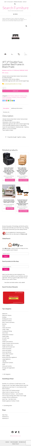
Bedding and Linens (7, 319)
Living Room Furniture (7, 362)
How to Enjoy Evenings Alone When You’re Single (14, 395)
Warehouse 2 (5, 416)
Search (5, 269)
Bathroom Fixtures (6, 315)
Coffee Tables (5, 329)
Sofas (3, 364)
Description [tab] (6, 108)
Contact (25, 1)
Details (6, 73)
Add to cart (15, 91)
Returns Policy (22, 442)
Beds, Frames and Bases (13, 19)
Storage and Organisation (8, 368)
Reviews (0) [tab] (6, 112)
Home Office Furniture (7, 354)
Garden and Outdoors (7, 341)
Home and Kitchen (9, 18)
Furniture (16, 18)
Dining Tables (5, 336)
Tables (3, 369)
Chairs (3, 326)
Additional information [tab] (16, 108)
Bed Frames (21, 19)
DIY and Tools (5, 338)
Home (3, 18)
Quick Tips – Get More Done (9, 399)
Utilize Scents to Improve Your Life (10, 392)
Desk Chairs (5, 333)
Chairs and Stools (6, 327)
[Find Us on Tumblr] (18, 432)
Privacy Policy (15, 443)
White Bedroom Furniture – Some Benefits (12, 394)
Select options (10, 180)
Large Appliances (6, 359)
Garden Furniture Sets (7, 345)
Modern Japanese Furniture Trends (10, 401)
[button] (26, 26)
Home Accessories (6, 348)
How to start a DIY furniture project (11, 390)
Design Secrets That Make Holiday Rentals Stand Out (15, 385)
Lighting (4, 361)
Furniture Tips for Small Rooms (9, 397)
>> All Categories (6, 374)
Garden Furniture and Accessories (10, 343)
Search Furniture (15, 8)
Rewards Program (18, 1)
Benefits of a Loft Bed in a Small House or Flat (13, 383)
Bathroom (4, 313)
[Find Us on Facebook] (13, 432)
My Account (10, 1)
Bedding (4, 317)
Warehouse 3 (5, 418)
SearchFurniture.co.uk (15, 435)
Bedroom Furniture (19, 96)
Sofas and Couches (7, 366)
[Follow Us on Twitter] (16, 432)
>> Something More (7, 405)
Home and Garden (21, 97)
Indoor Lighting (6, 355)
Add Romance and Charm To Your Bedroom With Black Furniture (14, 387)
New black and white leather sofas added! (13, 282)
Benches (4, 324)
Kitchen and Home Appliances (9, 357)
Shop (5, 1)
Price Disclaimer (14, 442)
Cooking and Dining (7, 331)
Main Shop (4, 415)
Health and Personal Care (8, 347)
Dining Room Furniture (7, 334)
